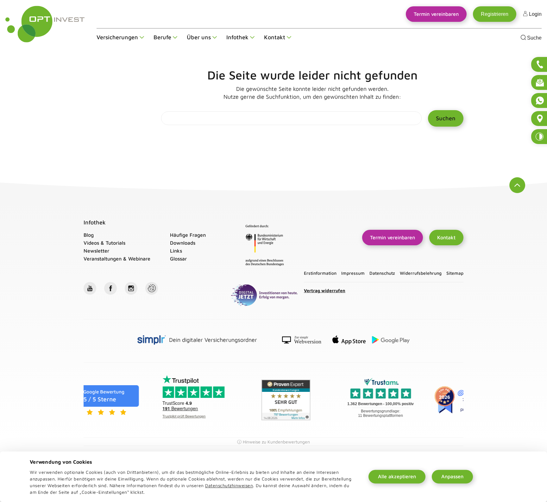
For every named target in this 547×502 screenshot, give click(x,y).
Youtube (90, 288)
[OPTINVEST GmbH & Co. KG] (45, 24)
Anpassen (452, 477)
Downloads (182, 243)
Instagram (131, 288)
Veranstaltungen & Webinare (117, 258)
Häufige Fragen (188, 235)
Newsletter (96, 251)
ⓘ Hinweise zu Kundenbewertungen (273, 441)
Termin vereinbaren (394, 236)
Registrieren (494, 14)
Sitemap (454, 273)
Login (535, 14)
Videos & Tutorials (104, 243)
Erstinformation (320, 273)
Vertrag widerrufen (324, 290)
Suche (534, 38)
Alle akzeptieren (397, 477)
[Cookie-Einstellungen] (151, 288)
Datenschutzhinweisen (229, 485)
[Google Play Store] (391, 341)
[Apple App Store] (349, 341)
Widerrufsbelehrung (421, 273)
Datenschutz (382, 273)
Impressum (353, 273)
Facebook (110, 288)
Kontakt (446, 237)
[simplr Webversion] (304, 341)
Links (176, 251)
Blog (89, 235)
